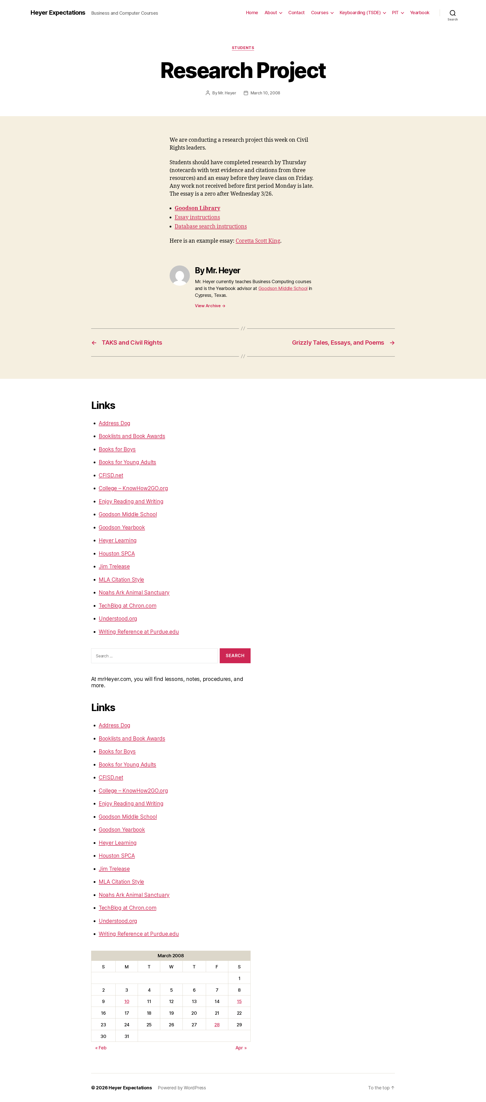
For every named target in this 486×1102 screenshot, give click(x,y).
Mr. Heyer (227, 92)
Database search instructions (211, 226)
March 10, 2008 (265, 92)
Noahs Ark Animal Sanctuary (134, 592)
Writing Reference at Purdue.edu (139, 632)
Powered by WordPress (182, 1087)
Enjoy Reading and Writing (131, 501)
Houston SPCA (117, 553)
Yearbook (420, 12)
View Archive (210, 305)
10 (126, 1001)
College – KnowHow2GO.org (133, 488)
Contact (296, 12)
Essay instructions (197, 217)
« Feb (101, 1047)
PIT (395, 12)
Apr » (241, 1047)
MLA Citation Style (121, 579)
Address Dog (114, 423)
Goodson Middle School (283, 288)
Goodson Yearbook (122, 527)
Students (243, 48)
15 (239, 1001)
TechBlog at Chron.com (127, 605)
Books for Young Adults (127, 462)
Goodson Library (197, 208)
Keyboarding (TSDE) (360, 12)
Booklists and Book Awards (132, 436)
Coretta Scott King (258, 241)
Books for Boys (117, 449)
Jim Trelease (114, 566)
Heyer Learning (118, 540)
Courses (320, 12)
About (271, 12)
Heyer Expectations (57, 13)
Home (252, 12)
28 (216, 1024)
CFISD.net (111, 475)
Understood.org (118, 618)
